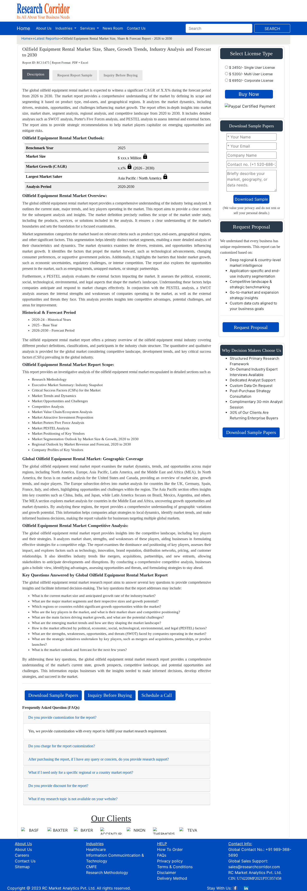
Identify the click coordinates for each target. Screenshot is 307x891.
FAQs (161, 855)
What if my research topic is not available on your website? (73, 799)
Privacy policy (170, 861)
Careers (22, 855)
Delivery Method (172, 878)
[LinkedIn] (246, 888)
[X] (240, 888)
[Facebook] (235, 888)
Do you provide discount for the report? (58, 786)
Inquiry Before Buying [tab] (121, 75)
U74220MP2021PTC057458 (259, 878)
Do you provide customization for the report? (62, 717)
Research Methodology (107, 872)
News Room (113, 28)
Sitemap (22, 866)
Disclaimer (166, 872)
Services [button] (88, 28)
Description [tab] (35, 74)
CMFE (91, 866)
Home (23, 28)
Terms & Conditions (175, 866)
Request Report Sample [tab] (74, 75)
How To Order (170, 849)
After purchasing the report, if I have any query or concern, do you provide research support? (98, 759)
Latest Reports (46, 38)
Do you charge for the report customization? (61, 746)
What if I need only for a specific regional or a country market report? (80, 772)
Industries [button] (64, 28)
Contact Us (136, 28)
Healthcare (96, 849)
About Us (44, 28)
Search (272, 28)
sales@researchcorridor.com (254, 866)
